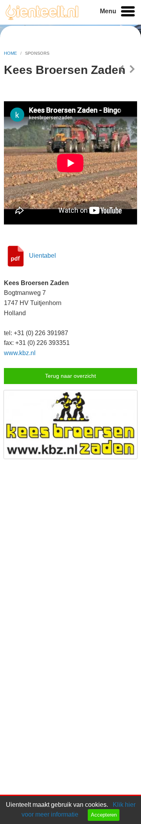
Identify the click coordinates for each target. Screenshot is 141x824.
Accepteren (104, 815)
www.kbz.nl (20, 353)
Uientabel (42, 255)
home (11, 53)
